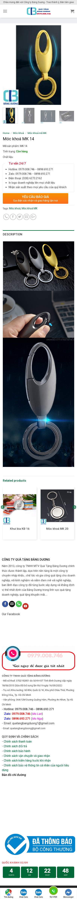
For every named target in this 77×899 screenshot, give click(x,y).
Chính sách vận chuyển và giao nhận (27, 756)
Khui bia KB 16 (20, 528)
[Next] (68, 65)
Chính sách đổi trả (15, 746)
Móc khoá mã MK (37, 132)
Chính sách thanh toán (18, 741)
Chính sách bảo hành (17, 751)
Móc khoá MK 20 (57, 528)
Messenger (68, 897)
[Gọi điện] (53, 891)
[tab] (38, 234)
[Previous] (9, 65)
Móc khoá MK (29, 208)
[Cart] (72, 11)
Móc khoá (18, 132)
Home (6, 132)
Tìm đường (8, 897)
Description (12, 234)
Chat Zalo (23, 897)
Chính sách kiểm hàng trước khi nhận (27, 760)
